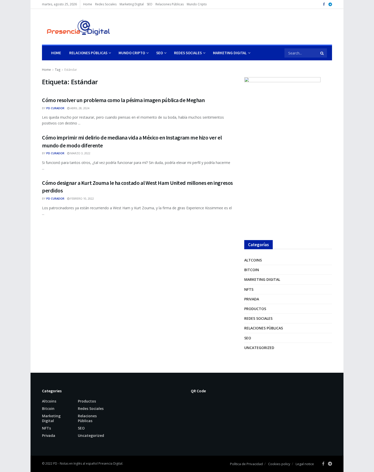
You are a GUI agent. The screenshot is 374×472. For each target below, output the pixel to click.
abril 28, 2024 (79, 108)
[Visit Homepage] (76, 27)
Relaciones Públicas (88, 52)
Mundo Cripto (197, 4)
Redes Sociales (106, 4)
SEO (149, 4)
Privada (251, 299)
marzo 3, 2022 (79, 153)
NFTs (248, 289)
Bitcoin (251, 269)
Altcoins (253, 260)
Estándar (70, 69)
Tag (57, 69)
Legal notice (305, 464)
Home (87, 4)
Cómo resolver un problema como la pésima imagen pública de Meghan (123, 100)
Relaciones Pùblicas (169, 4)
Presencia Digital (110, 463)
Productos (255, 308)
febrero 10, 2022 (81, 198)
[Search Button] (322, 53)
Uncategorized (259, 347)
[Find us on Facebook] (324, 4)
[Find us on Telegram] (330, 4)
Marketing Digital (132, 4)
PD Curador (55, 108)
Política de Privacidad (246, 464)
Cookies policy (279, 464)
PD (55, 463)
